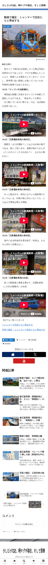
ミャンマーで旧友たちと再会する (17, 325)
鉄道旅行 (8, 344)
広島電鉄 (33, 340)
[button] (43, 403)
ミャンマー (22, 340)
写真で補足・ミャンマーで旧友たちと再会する (23, 330)
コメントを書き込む (24, 524)
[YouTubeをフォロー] (24, 360)
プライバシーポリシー (24, 557)
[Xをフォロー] (35, 354)
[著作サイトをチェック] (13, 354)
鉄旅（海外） (9, 340)
